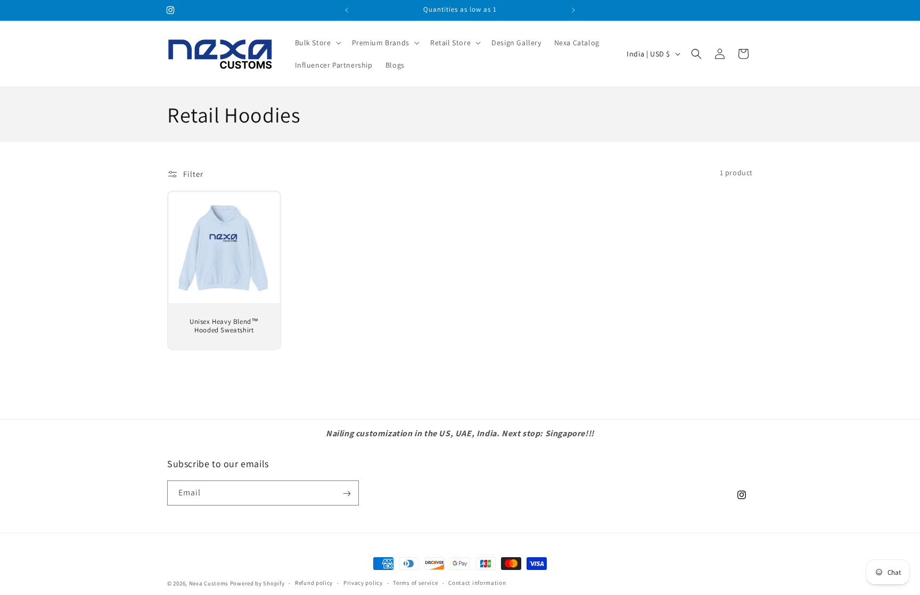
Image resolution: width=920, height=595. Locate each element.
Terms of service (415, 582)
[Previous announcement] (346, 10)
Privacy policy (363, 582)
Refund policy (314, 582)
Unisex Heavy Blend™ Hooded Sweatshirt (224, 326)
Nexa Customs (208, 583)
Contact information (477, 582)
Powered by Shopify (257, 583)
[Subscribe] (346, 493)
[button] (317, 42)
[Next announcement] (573, 10)
